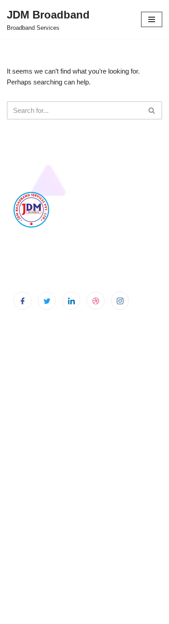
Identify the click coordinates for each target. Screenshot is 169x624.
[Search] (152, 110)
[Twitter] (47, 301)
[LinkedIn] (71, 301)
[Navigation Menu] (151, 19)
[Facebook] (23, 301)
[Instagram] (120, 301)
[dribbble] (96, 301)
